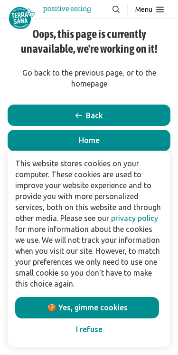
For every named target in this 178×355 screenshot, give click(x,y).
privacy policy (134, 218)
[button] (89, 140)
